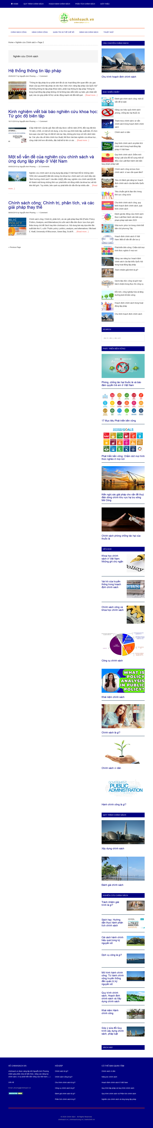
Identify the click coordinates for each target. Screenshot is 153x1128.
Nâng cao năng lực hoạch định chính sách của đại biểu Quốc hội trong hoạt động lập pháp (129, 261)
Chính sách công (76, 17)
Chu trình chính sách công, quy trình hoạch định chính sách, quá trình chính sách (128, 206)
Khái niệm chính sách (113, 697)
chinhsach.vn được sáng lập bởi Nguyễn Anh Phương (28, 1071)
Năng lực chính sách (109, 1077)
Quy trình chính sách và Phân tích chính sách (119, 1094)
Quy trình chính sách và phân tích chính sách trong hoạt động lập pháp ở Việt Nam (129, 146)
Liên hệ (11, 1082)
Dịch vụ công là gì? (112, 955)
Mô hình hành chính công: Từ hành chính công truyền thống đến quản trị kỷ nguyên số (113, 978)
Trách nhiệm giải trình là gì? (126, 270)
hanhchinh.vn (90, 1119)
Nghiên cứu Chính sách (26, 42)
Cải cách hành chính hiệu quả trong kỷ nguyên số (112, 940)
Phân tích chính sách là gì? (65, 1099)
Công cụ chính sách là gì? (65, 1088)
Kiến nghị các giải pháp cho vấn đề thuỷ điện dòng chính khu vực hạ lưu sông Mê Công (123, 497)
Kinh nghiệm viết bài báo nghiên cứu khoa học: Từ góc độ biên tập (53, 113)
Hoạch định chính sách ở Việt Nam (115, 1082)
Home (11, 42)
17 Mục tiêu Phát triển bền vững (119, 420)
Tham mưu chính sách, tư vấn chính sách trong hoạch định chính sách (129, 124)
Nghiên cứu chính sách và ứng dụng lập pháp (119, 1099)
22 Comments (44, 167)
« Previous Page (14, 247)
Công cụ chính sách (112, 660)
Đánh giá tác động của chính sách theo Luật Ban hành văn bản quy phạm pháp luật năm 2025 (129, 217)
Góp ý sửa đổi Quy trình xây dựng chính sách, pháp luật (113, 1031)
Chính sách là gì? (111, 732)
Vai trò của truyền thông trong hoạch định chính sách (111, 584)
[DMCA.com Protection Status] (15, 1094)
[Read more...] (91, 95)
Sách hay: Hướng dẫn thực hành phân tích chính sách (112, 922)
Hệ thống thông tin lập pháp (34, 70)
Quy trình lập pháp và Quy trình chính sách (118, 1088)
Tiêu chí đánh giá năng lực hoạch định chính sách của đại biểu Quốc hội (129, 183)
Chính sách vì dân (122, 132)
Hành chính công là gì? (114, 804)
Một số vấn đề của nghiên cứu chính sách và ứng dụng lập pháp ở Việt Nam (51, 159)
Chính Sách (71, 1117)
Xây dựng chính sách (113, 848)
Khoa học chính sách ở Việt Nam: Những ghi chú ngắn (112, 558)
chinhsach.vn (63, 1119)
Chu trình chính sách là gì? (65, 1082)
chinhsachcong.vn (76, 1119)
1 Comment (43, 76)
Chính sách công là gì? (63, 1077)
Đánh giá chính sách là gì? (65, 1094)
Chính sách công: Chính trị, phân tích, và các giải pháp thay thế (51, 205)
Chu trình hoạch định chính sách (119, 76)
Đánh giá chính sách (112, 885)
